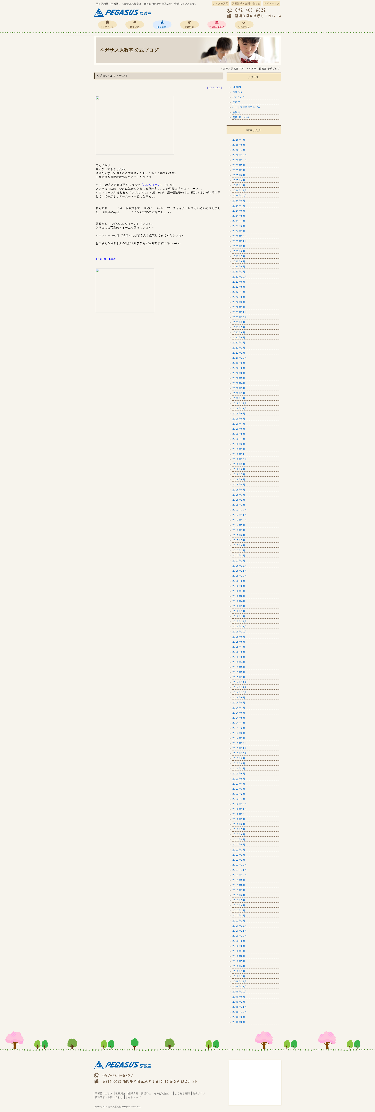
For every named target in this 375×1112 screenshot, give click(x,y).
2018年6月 (238, 479)
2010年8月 (238, 946)
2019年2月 (238, 444)
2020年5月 (238, 378)
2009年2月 (238, 1001)
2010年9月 (238, 941)
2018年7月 (238, 474)
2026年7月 (238, 139)
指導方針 (162, 25)
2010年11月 (239, 930)
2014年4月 (238, 723)
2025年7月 (238, 170)
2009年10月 (239, 991)
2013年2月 (238, 794)
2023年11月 (239, 241)
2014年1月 (238, 738)
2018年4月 (238, 489)
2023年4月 (238, 266)
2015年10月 (239, 631)
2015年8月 (238, 641)
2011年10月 (239, 875)
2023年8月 (238, 251)
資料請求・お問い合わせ (246, 3)
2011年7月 (238, 890)
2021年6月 (238, 332)
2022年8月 (238, 287)
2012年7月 (238, 829)
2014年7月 (238, 707)
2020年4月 (238, 383)
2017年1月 (238, 560)
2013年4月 (238, 783)
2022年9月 (238, 281)
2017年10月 (239, 520)
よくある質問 (220, 3)
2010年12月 (239, 925)
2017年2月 (238, 555)
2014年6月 (238, 712)
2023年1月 (238, 271)
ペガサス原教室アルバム (246, 107)
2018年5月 (238, 484)
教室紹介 (134, 25)
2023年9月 (238, 246)
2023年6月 (238, 261)
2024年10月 (239, 195)
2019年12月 (239, 403)
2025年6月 (238, 175)
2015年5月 (238, 657)
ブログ (236, 102)
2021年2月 (238, 347)
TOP (233, 68)
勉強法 (236, 112)
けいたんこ (238, 97)
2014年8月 (238, 702)
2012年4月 (238, 844)
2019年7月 (238, 423)
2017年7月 (238, 530)
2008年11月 (239, 1007)
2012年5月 (238, 839)
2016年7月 (238, 591)
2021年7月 (238, 327)
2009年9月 (238, 996)
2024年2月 (238, 226)
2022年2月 (238, 302)
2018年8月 (238, 469)
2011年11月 (239, 870)
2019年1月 (238, 449)
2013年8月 (238, 763)
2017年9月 (238, 525)
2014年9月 (238, 697)
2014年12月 (239, 682)
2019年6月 (238, 428)
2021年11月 (239, 312)
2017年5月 (238, 540)
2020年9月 (238, 363)
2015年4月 (238, 662)
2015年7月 (238, 647)
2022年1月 (238, 307)
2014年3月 (238, 728)
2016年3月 (238, 606)
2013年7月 (238, 768)
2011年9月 (238, 880)
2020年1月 (238, 398)
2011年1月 (238, 920)
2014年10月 (239, 692)
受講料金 (189, 25)
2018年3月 (238, 494)
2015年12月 (239, 621)
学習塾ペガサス (107, 25)
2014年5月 (238, 718)
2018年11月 (239, 454)
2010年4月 (238, 966)
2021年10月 (239, 317)
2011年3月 (238, 910)
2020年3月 (238, 388)
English (237, 87)
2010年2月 (238, 976)
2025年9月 (238, 165)
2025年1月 (238, 185)
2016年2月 (238, 611)
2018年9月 (238, 464)
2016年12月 (239, 565)
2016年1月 (238, 616)
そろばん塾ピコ (217, 25)
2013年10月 (239, 753)
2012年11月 (239, 809)
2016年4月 (238, 601)
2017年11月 (239, 515)
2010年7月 (238, 951)
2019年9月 (238, 413)
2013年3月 (238, 788)
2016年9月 (238, 581)
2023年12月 (239, 236)
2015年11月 (239, 626)
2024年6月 (238, 210)
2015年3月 (238, 667)
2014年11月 (239, 687)
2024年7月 (238, 205)
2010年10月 (239, 936)
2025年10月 (239, 160)
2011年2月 (238, 915)
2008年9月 (238, 1017)
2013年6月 (238, 773)
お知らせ (237, 92)
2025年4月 (238, 180)
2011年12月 (239, 865)
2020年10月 (239, 357)
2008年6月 (238, 1022)
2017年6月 (238, 535)
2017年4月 (238, 545)
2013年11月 (239, 748)
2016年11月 (239, 570)
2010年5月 (238, 961)
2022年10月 (239, 276)
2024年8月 (238, 200)
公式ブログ (244, 25)
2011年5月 (238, 900)
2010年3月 (238, 971)
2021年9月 (238, 322)
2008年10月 (239, 1012)
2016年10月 (239, 576)
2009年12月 (239, 981)
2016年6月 (238, 596)
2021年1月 (238, 352)
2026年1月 (238, 150)
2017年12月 (239, 510)
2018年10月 (239, 459)
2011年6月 (238, 895)
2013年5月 (238, 778)
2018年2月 (238, 499)
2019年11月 (239, 408)
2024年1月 (238, 231)
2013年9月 (238, 758)
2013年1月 (238, 799)
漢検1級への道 (240, 117)
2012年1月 (238, 859)
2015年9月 (238, 636)
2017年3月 (238, 550)
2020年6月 (238, 373)
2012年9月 (238, 819)
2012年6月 (238, 834)
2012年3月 (238, 849)
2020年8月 (238, 368)
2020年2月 (238, 393)
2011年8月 (238, 885)
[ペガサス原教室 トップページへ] (123, 17)
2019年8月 (238, 418)
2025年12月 (239, 155)
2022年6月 (238, 297)
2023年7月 (238, 256)
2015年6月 (238, 652)
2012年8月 (238, 824)
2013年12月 (239, 743)
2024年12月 (239, 190)
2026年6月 (238, 145)
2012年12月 (239, 804)
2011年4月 (238, 905)
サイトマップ (271, 3)
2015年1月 (238, 677)
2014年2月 (238, 733)
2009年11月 (239, 986)
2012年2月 (238, 854)
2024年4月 (238, 221)
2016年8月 (238, 586)
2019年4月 (238, 439)
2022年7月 (238, 292)
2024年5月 (238, 216)
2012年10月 (239, 814)
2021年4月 (238, 337)
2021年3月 (238, 342)
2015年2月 (238, 672)
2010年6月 (238, 956)
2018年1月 (238, 505)
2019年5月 (238, 434)
